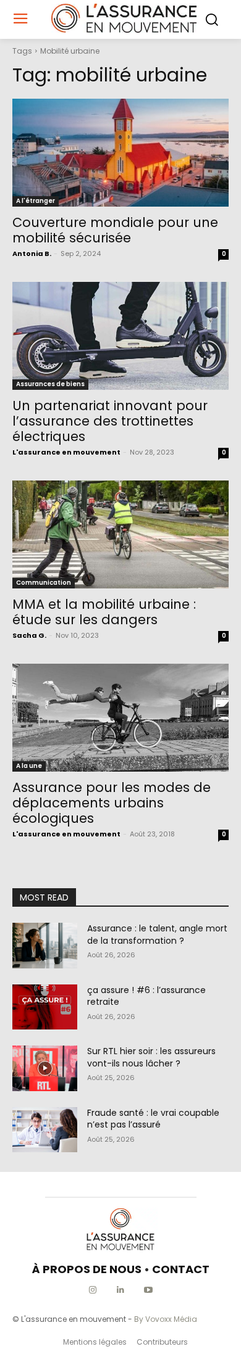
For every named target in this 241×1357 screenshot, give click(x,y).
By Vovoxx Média (165, 1319)
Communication (43, 582)
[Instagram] (93, 1290)
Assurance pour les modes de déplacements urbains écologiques (111, 802)
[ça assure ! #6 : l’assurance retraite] (44, 1007)
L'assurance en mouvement (66, 452)
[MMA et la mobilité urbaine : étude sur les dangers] (120, 534)
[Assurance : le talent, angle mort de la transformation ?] (44, 945)
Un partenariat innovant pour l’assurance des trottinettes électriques (110, 421)
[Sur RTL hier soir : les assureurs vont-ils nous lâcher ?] (44, 1068)
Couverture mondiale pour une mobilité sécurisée (115, 230)
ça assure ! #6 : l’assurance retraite (146, 996)
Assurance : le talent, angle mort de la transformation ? (157, 934)
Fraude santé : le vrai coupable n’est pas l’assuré (153, 1119)
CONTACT (180, 1269)
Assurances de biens (50, 384)
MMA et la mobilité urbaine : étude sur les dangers (104, 612)
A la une (29, 765)
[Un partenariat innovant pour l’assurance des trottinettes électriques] (120, 336)
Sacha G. (29, 635)
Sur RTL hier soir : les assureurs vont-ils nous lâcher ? (151, 1057)
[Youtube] (148, 1290)
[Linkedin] (121, 1290)
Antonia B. (31, 253)
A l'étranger (35, 200)
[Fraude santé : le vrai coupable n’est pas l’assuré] (44, 1130)
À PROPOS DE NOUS (87, 1269)
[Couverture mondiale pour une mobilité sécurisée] (120, 153)
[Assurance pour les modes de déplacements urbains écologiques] (120, 718)
